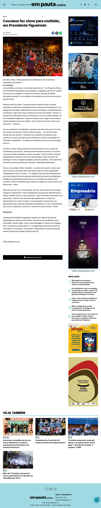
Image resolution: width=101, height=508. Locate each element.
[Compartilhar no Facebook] (53, 33)
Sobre (57, 502)
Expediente (66, 502)
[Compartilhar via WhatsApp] (60, 33)
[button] (97, 500)
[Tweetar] (56, 33)
